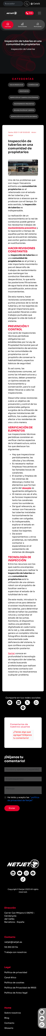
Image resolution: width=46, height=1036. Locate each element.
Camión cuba (33, 85)
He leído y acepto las (23, 799)
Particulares (37, 26)
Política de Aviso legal (15, 992)
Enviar (12, 808)
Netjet (11, 653)
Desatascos (24, 91)
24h (30, 13)
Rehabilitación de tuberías (24, 110)
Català (36, 3)
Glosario (8, 1028)
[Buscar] (26, 3)
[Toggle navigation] (38, 13)
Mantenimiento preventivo (24, 104)
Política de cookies (14, 982)
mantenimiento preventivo (22, 228)
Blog (6, 1018)
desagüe (26, 488)
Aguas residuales (16, 85)
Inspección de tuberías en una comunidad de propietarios (20, 146)
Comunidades (22, 26)
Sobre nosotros (12, 1012)
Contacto (9, 1023)
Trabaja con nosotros (15, 952)
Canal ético (10, 977)
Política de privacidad (15, 972)
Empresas (8, 26)
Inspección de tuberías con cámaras (24, 97)
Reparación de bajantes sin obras (24, 116)
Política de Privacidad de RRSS (20, 987)
